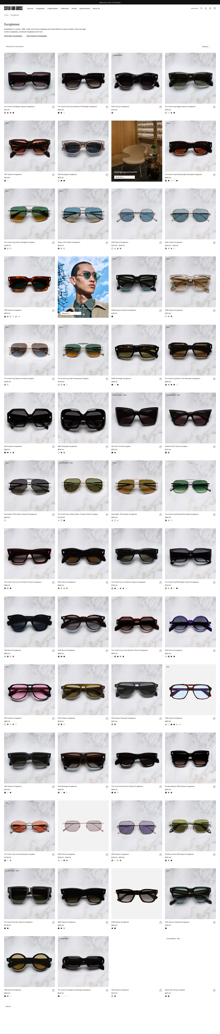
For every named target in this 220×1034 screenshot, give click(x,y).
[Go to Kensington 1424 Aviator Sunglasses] (136, 485)
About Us (96, 8)
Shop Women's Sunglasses (37, 36)
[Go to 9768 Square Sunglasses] (136, 893)
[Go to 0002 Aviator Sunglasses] (190, 213)
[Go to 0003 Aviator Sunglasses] (136, 825)
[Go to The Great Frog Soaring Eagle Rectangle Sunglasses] (190, 146)
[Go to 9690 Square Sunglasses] (83, 893)
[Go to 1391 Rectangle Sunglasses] (83, 146)
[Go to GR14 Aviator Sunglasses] (83, 689)
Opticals (30, 8)
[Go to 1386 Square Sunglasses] (29, 281)
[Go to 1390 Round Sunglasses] (29, 621)
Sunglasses (40, 8)
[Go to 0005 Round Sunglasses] (83, 825)
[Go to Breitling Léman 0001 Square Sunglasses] (190, 825)
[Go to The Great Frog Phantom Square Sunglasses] (136, 758)
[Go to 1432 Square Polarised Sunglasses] (190, 893)
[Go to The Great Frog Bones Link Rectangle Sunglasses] (190, 350)
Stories (74, 8)
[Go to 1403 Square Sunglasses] (29, 758)
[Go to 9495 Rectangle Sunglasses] (136, 350)
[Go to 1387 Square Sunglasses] (136, 961)
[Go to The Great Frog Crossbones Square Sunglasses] (136, 553)
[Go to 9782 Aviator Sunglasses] (29, 689)
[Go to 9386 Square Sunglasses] (190, 281)
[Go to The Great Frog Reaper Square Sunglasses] (29, 78)
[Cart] (215, 8)
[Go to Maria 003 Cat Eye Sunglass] (190, 961)
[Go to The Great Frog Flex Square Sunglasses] (29, 893)
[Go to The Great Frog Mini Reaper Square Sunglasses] (190, 553)
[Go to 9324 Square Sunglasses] (29, 418)
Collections (65, 8)
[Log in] (210, 8)
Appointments (84, 8)
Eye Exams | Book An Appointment (110, 2)
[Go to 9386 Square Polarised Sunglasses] (136, 281)
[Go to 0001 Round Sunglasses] (136, 213)
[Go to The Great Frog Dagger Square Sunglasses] (190, 78)
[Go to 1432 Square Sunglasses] (29, 146)
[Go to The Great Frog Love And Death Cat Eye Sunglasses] (29, 553)
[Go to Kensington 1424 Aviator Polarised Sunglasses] (29, 485)
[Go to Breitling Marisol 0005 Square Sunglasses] (190, 758)
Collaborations (52, 8)
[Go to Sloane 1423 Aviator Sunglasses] (83, 213)
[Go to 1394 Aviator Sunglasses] (190, 689)
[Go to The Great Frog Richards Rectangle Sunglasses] (190, 485)
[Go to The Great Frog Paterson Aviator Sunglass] (29, 350)
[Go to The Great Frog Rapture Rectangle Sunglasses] (83, 961)
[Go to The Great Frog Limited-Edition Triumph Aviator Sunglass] (83, 485)
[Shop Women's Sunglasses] (26, 36)
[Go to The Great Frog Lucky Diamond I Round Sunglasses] (136, 621)
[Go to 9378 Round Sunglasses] (83, 621)
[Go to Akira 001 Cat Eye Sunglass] (136, 418)
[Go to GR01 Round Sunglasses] (190, 621)
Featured (205, 46)
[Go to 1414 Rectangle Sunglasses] (83, 758)
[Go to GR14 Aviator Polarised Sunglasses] (136, 689)
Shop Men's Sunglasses (13, 36)
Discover (65, 313)
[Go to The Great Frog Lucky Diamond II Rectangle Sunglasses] (83, 78)
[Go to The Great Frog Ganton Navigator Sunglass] (29, 213)
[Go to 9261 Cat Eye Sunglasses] (136, 78)
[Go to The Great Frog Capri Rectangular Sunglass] (83, 350)
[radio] (5, 113)
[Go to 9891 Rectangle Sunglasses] (83, 418)
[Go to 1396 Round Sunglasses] (29, 961)
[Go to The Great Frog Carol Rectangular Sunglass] (29, 825)
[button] (194, 8)
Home (6, 15)
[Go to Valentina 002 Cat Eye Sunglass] (190, 418)
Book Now (119, 177)
